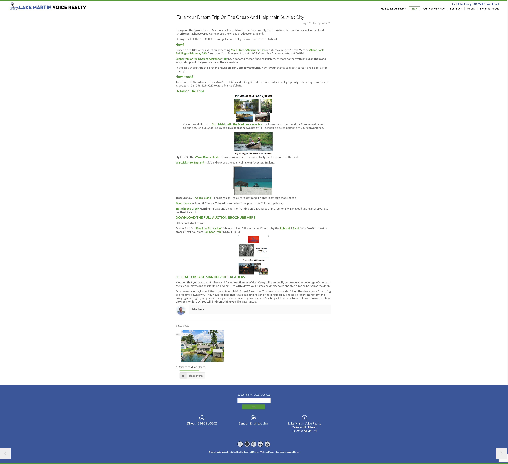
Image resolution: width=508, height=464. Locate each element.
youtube (267, 444)
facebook (240, 444)
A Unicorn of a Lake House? (191, 366)
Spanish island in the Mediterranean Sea (237, 124)
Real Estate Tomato (284, 452)
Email (495, 4)
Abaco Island (203, 197)
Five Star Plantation (208, 228)
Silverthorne (183, 203)
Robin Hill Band (289, 228)
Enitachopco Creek (187, 208)
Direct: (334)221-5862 (202, 423)
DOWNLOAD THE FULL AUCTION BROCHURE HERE (215, 217)
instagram (247, 444)
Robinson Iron (212, 231)
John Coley (198, 309)
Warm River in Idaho (207, 157)
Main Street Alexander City (248, 50)
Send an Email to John (253, 423)
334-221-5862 (481, 4)
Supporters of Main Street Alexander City (202, 58)
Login (296, 452)
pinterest (254, 444)
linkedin (261, 444)
